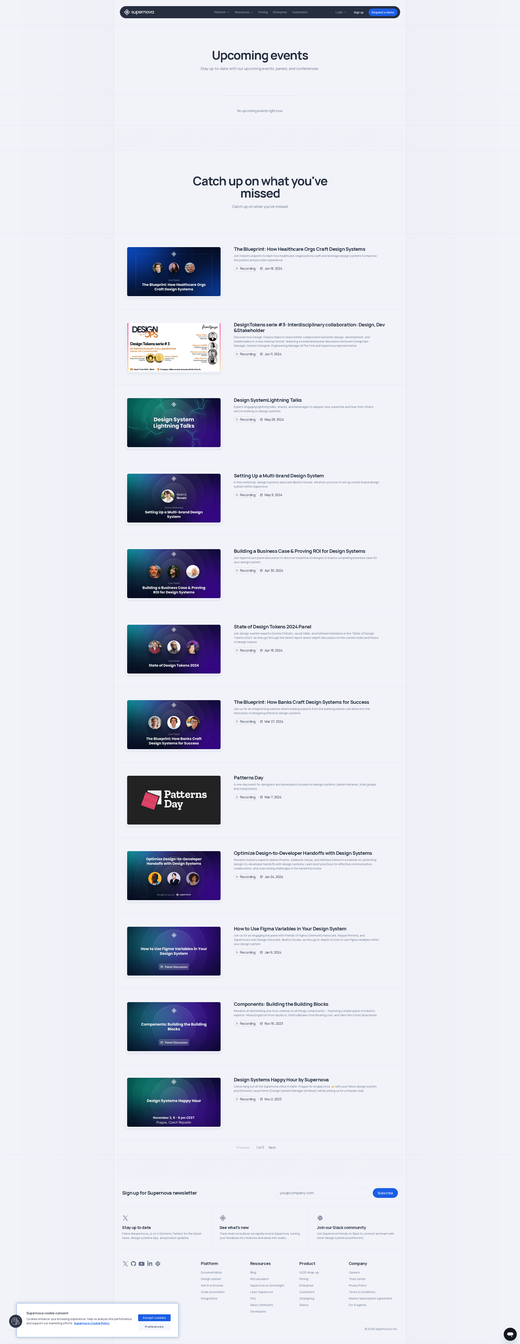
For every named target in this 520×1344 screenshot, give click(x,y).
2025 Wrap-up (309, 1272)
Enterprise (280, 12)
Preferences (154, 1327)
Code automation (213, 1292)
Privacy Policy (357, 1285)
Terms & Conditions (362, 1292)
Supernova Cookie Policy (92, 1323)
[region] (97, 1320)
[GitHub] (132, 1262)
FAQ (253, 1298)
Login (339, 12)
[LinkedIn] (148, 1262)
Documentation (211, 1272)
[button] (15, 1321)
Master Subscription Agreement (370, 1298)
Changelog (306, 1298)
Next (272, 1147)
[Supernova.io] (139, 12)
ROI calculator (259, 1279)
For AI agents (357, 1305)
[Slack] (157, 1262)
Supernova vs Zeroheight (267, 1285)
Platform (220, 12)
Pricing (263, 12)
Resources (242, 12)
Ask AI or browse (212, 1285)
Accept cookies (154, 1318)
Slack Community (261, 1305)
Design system (211, 1279)
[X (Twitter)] (124, 1262)
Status (303, 1305)
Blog (253, 1272)
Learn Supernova (261, 1292)
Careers (354, 1272)
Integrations (209, 1298)
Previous (243, 1147)
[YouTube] (140, 1262)
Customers (300, 12)
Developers (258, 1311)
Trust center (357, 1279)
